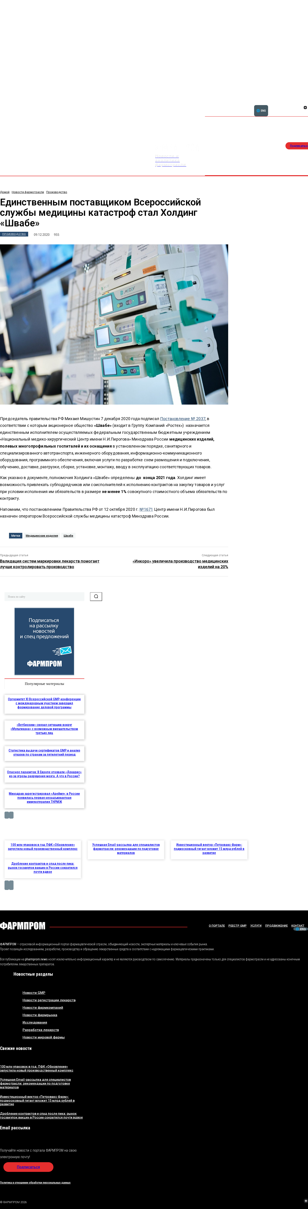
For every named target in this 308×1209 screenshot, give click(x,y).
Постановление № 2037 (182, 418)
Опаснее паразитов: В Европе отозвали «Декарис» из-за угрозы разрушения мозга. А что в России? (44, 774)
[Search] (96, 596)
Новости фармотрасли (28, 192)
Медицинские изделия (42, 535)
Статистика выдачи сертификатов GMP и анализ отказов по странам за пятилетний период (44, 752)
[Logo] (22, 926)
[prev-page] (7, 815)
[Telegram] (284, 1201)
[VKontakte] (300, 108)
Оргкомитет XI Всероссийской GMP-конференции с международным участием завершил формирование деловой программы (44, 703)
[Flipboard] (300, 102)
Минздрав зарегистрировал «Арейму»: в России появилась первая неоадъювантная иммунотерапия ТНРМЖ (44, 798)
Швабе (68, 535)
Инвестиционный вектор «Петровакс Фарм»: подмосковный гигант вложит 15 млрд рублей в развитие (209, 849)
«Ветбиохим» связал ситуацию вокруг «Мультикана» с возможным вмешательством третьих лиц (44, 729)
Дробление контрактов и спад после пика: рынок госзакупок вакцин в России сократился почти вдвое (43, 868)
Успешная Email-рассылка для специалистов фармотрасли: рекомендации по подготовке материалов (126, 849)
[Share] (305, 102)
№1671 (146, 509)
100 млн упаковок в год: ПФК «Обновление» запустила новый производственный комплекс (43, 847)
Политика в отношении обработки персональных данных (35, 1182)
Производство (56, 192)
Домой (4, 192)
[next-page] (11, 815)
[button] (283, 105)
